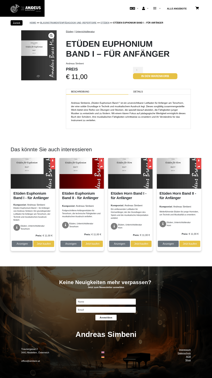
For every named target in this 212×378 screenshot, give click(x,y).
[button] (51, 36)
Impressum (185, 349)
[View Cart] (197, 8)
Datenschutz (184, 353)
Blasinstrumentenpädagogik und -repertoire (68, 23)
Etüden (105, 23)
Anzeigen (22, 243)
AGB (188, 356)
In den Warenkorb (155, 76)
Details (138, 91)
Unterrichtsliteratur (85, 31)
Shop (188, 360)
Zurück (16, 22)
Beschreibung (80, 91)
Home (33, 23)
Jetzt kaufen (44, 243)
